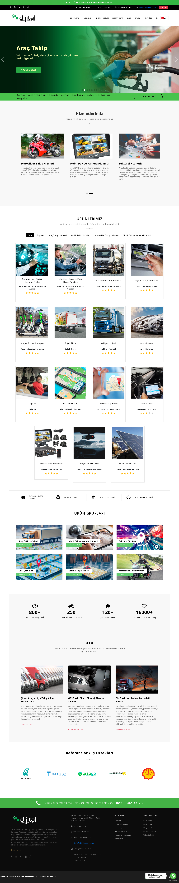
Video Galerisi (148, 835)
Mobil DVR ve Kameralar (51, 463)
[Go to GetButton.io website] (173, 880)
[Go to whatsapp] (173, 876)
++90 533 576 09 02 (124, 7)
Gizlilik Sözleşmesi (121, 824)
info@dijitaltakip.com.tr (147, 7)
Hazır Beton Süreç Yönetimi (108, 280)
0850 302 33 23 (84, 7)
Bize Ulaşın (119, 839)
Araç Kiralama (146, 343)
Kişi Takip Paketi (70, 403)
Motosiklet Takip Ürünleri (106, 235)
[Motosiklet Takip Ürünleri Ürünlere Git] (141, 567)
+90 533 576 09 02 (103, 7)
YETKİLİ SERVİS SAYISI (71, 617)
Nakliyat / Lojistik (108, 343)
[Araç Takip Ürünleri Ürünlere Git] (40, 538)
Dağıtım (32, 403)
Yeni (30, 235)
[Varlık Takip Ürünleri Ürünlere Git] (90, 567)
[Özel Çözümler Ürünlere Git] (40, 567)
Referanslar (147, 824)
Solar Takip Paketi (127, 463)
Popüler (40, 235)
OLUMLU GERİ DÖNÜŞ (144, 617)
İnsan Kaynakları (121, 831)
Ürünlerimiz (147, 821)
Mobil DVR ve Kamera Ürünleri (137, 235)
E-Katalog (118, 828)
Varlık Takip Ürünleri (80, 235)
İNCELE (33, 269)
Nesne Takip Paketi (109, 403)
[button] (157, 18)
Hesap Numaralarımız (123, 835)
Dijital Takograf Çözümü (146, 280)
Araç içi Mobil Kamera (89, 463)
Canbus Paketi (146, 403)
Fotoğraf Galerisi (149, 831)
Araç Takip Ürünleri (58, 235)
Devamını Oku (26, 724)
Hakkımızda (119, 821)
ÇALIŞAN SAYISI (108, 617)
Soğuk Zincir (70, 343)
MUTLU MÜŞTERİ (35, 617)
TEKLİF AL (163, 7)
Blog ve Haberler (149, 828)
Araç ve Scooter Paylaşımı (32, 343)
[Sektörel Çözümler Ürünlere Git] (141, 538)
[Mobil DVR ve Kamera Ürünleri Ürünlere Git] (90, 538)
